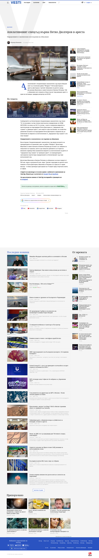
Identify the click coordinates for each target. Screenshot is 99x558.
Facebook (51, 208)
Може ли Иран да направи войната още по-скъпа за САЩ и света (84, 120)
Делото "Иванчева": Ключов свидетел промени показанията (57, 115)
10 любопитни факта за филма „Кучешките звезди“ (38, 530)
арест (33, 195)
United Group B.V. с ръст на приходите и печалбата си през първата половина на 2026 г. (48, 366)
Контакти (90, 547)
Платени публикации (81, 547)
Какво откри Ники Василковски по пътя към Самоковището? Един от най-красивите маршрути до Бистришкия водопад (85, 278)
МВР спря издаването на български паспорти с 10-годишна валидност (48, 352)
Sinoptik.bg (62, 543)
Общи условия (61, 547)
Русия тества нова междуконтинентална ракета (83, 75)
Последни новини (18, 252)
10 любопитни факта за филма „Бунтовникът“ (17, 530)
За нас (46, 547)
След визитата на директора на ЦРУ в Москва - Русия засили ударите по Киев (47, 393)
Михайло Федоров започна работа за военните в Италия (48, 256)
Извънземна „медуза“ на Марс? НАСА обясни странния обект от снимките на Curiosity (47, 407)
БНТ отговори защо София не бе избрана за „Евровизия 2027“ (47, 380)
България (36, 2)
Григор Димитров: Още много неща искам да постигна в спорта (48, 271)
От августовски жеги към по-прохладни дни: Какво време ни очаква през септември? (85, 336)
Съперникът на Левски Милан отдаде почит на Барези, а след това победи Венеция (85, 325)
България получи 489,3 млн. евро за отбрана (44, 461)
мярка (39, 195)
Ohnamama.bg (54, 543)
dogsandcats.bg (79, 96)
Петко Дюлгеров (25, 195)
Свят (43, 2)
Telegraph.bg (89, 543)
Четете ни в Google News (20, 548)
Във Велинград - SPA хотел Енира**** (41, 284)
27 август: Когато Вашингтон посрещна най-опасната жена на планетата (83, 102)
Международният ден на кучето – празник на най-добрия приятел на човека (85, 267)
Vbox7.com (46, 541)
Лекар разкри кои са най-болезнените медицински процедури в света (85, 307)
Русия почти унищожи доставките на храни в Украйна (83, 58)
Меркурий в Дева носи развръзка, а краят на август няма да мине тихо (16, 511)
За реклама (53, 547)
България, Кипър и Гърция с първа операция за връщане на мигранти (84, 67)
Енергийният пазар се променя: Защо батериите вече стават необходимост (83, 84)
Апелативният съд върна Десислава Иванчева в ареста (37, 115)
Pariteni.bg (75, 543)
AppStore (55, 174)
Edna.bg (82, 543)
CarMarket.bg (83, 541)
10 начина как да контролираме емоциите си (59, 530)
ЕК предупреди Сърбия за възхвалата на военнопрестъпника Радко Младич (42, 312)
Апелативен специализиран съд (52, 195)
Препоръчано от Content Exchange (63, 536)
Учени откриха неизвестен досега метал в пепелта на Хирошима (47, 475)
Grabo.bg (69, 543)
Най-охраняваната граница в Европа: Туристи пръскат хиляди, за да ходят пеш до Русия (84, 129)
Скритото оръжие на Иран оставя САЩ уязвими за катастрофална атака (46, 448)
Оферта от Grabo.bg (33, 285)
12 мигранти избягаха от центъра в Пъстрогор (44, 325)
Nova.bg (67, 541)
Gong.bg (53, 541)
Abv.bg (40, 541)
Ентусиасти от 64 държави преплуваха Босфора (85, 289)
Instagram (25, 179)
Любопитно (52, 2)
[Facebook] (92, 549)
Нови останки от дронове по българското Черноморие (47, 297)
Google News (42, 208)
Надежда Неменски (16, 42)
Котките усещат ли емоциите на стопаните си (84, 258)
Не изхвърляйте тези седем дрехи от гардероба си (85, 298)
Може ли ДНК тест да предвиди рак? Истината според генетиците (47, 434)
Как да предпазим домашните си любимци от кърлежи (84, 93)
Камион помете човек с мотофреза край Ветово (45, 338)
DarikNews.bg (59, 541)
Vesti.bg (16, 2)
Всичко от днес (38, 490)
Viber (24, 208)
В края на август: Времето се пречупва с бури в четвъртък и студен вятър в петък (83, 111)
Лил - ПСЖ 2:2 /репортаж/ (83, 315)
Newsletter (32, 208)
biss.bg (78, 87)
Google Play (47, 174)
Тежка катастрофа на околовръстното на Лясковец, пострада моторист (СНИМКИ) (85, 347)
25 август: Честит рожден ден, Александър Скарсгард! (60, 511)
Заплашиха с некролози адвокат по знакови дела (15, 115)
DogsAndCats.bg (75, 541)
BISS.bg (90, 541)
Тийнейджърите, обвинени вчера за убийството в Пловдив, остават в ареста (46, 421)
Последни (27, 2)
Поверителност (70, 547)
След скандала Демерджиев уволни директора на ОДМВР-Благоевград (83, 50)
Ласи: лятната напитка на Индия (37, 511)
